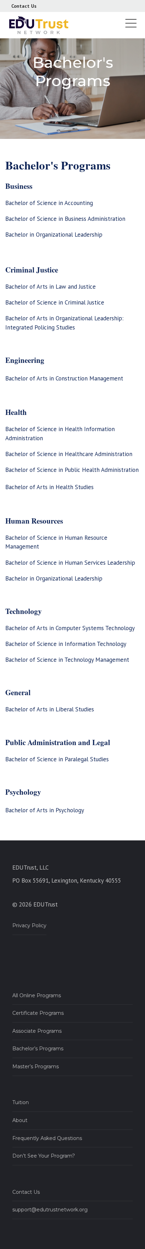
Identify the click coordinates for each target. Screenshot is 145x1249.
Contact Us (24, 6)
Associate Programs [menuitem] (37, 1031)
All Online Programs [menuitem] (36, 995)
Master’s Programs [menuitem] (35, 1066)
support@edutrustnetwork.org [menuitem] (50, 1209)
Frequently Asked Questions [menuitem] (47, 1138)
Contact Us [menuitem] (26, 1192)
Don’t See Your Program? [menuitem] (43, 1156)
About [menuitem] (19, 1120)
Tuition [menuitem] (20, 1102)
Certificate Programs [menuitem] (38, 1013)
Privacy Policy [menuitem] (29, 925)
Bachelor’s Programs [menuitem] (37, 1048)
